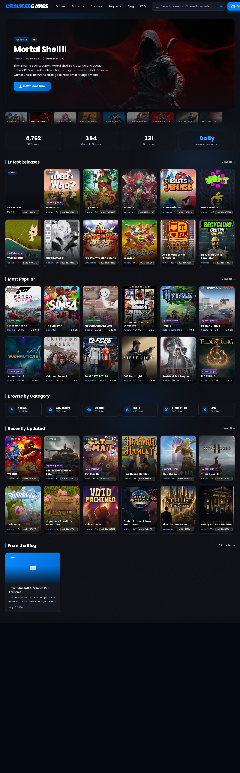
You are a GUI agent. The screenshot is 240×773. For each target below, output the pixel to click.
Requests (115, 6)
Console (96, 6)
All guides (225, 545)
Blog (131, 6)
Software (78, 6)
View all (227, 162)
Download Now (34, 88)
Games (60, 6)
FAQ (143, 6)
